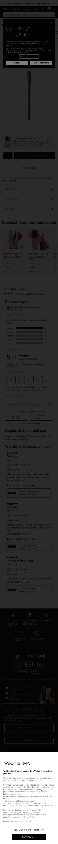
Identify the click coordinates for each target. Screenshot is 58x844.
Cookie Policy (29, 817)
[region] (29, 798)
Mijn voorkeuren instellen (29, 830)
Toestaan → (29, 837)
